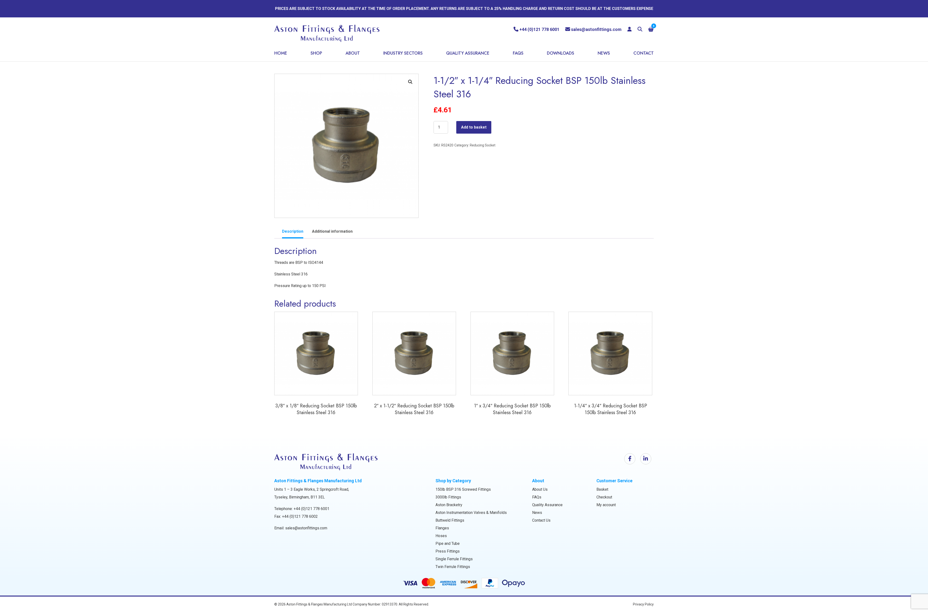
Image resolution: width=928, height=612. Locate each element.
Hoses (441, 535)
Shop (316, 53)
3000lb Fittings (448, 497)
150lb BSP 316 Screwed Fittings (463, 489)
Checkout (604, 497)
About (353, 53)
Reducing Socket (482, 145)
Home (280, 53)
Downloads (560, 53)
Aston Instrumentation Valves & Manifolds (471, 512)
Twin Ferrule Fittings (452, 566)
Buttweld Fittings (449, 520)
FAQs (518, 53)
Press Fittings (447, 551)
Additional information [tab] (332, 231)
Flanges (442, 528)
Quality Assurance (467, 53)
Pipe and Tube (447, 543)
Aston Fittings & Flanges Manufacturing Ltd (319, 604)
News (604, 53)
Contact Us (541, 520)
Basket (602, 489)
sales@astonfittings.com (306, 528)
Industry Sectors (403, 53)
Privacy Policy (643, 604)
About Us (540, 489)
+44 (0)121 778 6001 (311, 508)
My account (606, 505)
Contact (643, 53)
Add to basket (473, 127)
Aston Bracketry (448, 505)
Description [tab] (292, 231)
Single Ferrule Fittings (454, 559)
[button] (410, 82)
